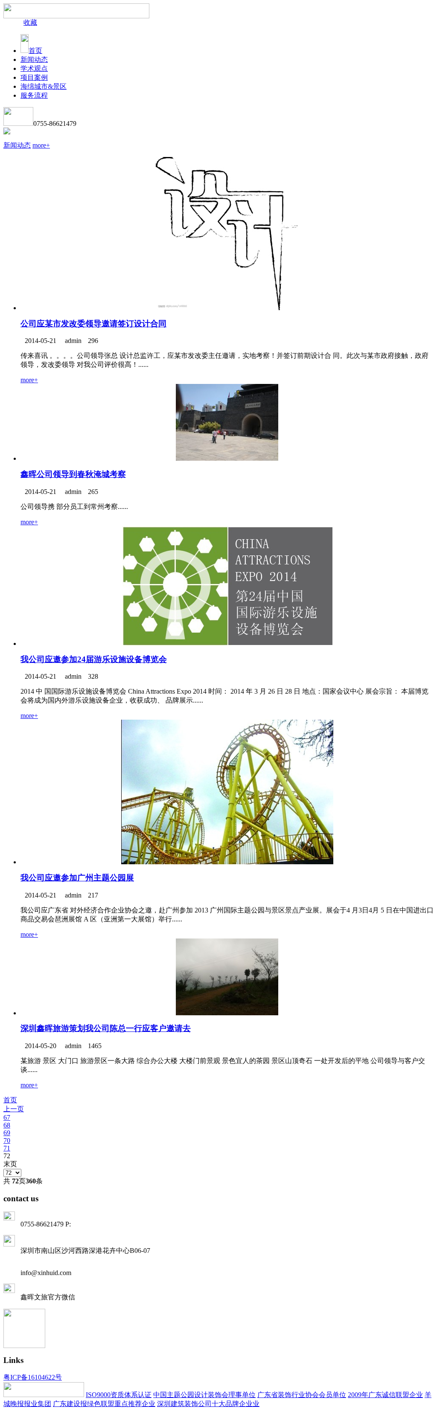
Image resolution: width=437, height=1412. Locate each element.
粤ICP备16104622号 (32, 1377)
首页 (35, 50)
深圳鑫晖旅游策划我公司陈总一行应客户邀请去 (105, 1028)
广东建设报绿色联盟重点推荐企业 (104, 1403)
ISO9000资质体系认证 (118, 1394)
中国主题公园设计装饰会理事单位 (204, 1394)
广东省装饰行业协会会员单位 (301, 1394)
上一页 (13, 1109)
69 (6, 1132)
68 (6, 1125)
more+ (41, 145)
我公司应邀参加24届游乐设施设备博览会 (93, 659)
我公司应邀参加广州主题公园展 (77, 877)
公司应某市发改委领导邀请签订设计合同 (93, 323)
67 (6, 1117)
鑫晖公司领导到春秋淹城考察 (73, 474)
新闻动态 (17, 145)
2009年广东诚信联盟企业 (385, 1394)
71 (6, 1148)
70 (6, 1140)
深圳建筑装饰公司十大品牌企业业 (208, 1403)
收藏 (30, 22)
